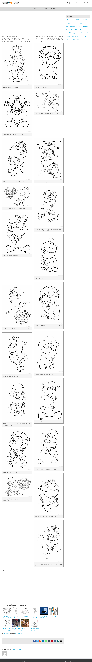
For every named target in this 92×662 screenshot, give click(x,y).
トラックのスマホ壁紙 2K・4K (74, 29)
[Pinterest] (52, 641)
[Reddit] (40, 641)
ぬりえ (47, 9)
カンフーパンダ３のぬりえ (73, 39)
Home (44, 9)
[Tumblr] (49, 641)
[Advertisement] (33, 24)
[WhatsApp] (46, 641)
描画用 (21, 633)
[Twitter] (37, 641)
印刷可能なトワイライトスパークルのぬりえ (77, 36)
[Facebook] (34, 641)
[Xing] (58, 641)
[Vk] (55, 641)
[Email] (61, 641)
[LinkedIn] (43, 641)
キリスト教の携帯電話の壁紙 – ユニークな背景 (77, 26)
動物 (19, 633)
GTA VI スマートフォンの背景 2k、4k (75, 23)
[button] (87, 3)
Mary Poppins (6, 633)
